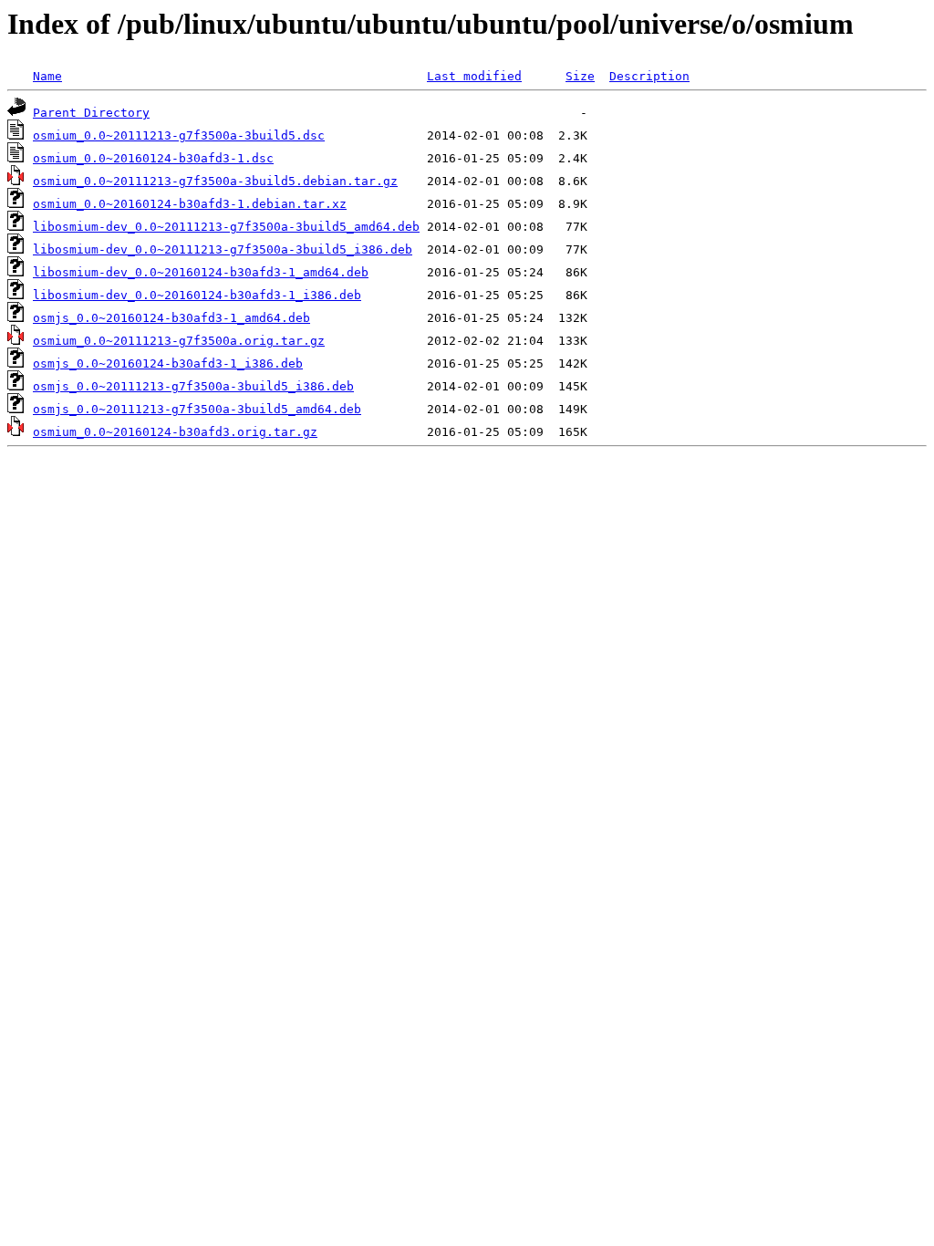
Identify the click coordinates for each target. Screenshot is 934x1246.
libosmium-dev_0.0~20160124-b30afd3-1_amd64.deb (200, 272)
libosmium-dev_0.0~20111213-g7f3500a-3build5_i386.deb (222, 249)
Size (580, 76)
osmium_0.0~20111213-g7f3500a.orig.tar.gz (179, 341)
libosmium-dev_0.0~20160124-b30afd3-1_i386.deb (197, 295)
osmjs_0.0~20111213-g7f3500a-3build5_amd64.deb (197, 409)
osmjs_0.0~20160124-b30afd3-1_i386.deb (168, 363)
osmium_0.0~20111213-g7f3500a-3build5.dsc (179, 135)
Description (649, 76)
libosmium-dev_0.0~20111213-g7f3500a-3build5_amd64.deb (226, 227)
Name (47, 76)
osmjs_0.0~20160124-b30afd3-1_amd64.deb (171, 318)
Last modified (474, 76)
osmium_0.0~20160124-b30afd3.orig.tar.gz (175, 432)
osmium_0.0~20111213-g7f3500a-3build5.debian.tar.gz (215, 181)
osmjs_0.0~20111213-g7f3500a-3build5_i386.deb (193, 386)
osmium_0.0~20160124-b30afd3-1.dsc (153, 158)
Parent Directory (91, 112)
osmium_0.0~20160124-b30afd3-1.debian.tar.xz (190, 204)
